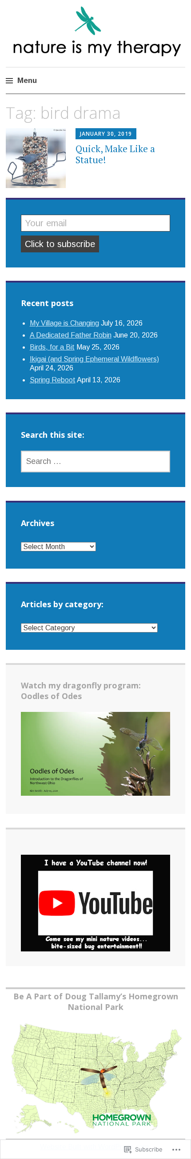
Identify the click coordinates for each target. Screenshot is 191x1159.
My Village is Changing (64, 323)
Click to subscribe (60, 244)
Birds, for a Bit (52, 347)
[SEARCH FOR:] (96, 461)
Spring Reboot (53, 380)
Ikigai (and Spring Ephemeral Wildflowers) (94, 359)
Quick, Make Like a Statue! (115, 154)
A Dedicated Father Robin (70, 335)
